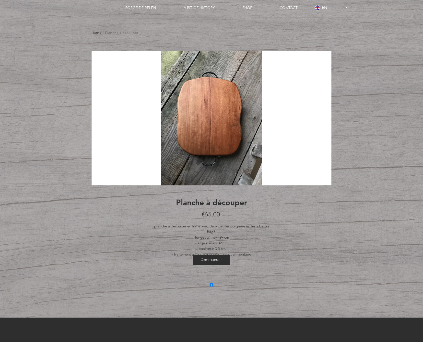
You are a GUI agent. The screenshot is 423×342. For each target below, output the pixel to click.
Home (96, 33)
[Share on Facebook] (211, 285)
